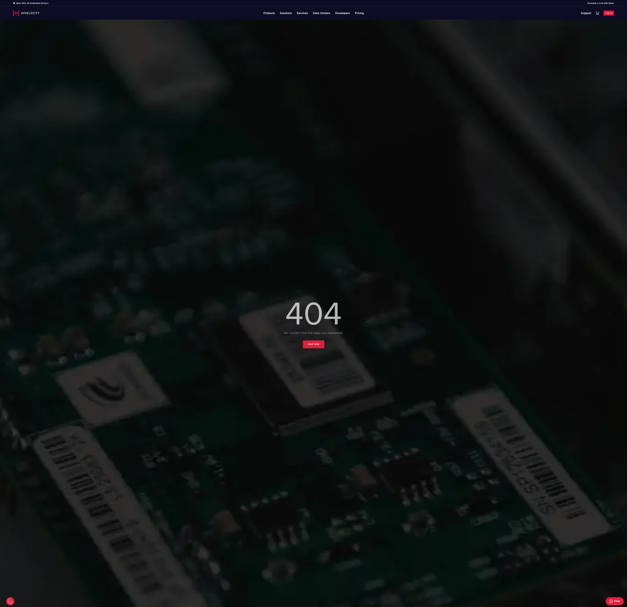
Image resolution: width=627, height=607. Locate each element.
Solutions (286, 13)
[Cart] (597, 13)
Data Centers (321, 13)
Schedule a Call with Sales (600, 3)
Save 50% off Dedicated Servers (32, 3)
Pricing (359, 13)
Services (302, 13)
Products (269, 13)
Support (586, 13)
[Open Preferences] (10, 601)
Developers (342, 13)
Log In (608, 13)
